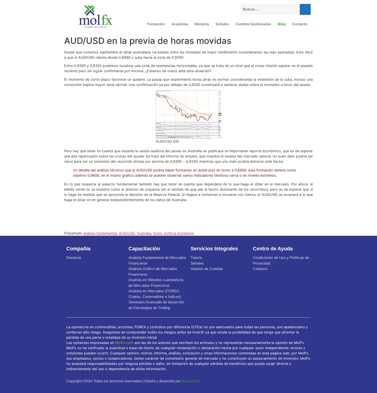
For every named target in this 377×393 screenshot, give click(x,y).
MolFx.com (124, 342)
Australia (144, 233)
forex (157, 233)
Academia (179, 24)
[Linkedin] (306, 381)
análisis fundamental (100, 233)
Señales (222, 24)
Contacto (299, 24)
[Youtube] (295, 381)
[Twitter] (285, 381)
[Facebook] (275, 381)
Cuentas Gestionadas (253, 24)
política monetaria (179, 233)
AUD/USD (127, 233)
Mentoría (202, 24)
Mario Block (190, 381)
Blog (282, 24)
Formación (156, 24)
